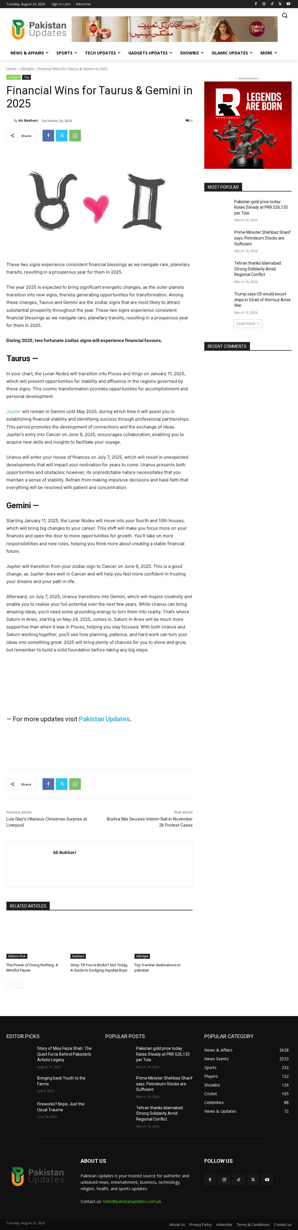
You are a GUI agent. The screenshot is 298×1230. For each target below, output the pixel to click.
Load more (246, 323)
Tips (26, 77)
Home (11, 68)
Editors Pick (17, 956)
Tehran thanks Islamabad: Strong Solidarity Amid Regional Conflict (258, 269)
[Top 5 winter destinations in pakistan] (163, 938)
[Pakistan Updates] (39, 29)
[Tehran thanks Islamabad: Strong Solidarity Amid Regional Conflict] (217, 269)
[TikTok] (272, 4)
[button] (285, 15)
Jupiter (13, 411)
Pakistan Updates (104, 719)
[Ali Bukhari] (10, 120)
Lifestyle (27, 68)
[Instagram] (264, 4)
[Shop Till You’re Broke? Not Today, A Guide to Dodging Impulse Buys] (99, 938)
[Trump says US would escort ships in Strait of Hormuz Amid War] (217, 300)
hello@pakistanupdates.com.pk (132, 1201)
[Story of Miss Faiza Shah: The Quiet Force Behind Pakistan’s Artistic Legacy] (19, 1055)
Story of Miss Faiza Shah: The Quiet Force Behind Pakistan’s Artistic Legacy (64, 1054)
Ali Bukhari (28, 120)
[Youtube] (288, 4)
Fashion (78, 956)
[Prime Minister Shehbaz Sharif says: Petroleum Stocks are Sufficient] (217, 239)
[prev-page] (10, 984)
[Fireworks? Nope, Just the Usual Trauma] (19, 1110)
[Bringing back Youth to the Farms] (19, 1084)
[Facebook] (256, 4)
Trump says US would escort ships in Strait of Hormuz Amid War (262, 300)
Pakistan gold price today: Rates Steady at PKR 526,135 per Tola (261, 207)
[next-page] (19, 984)
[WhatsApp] (75, 135)
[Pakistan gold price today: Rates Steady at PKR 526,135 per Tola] (217, 208)
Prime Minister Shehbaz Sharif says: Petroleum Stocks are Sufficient (262, 238)
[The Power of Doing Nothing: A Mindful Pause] (35, 938)
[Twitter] (280, 4)
